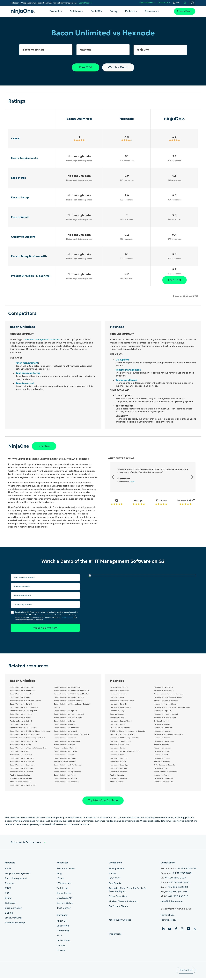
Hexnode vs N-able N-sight (165, 717)
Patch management (27, 362)
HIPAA (112, 873)
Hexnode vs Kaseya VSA (164, 690)
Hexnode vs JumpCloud (119, 690)
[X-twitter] (195, 929)
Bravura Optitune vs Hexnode (166, 700)
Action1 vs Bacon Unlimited (21, 755)
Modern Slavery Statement (123, 901)
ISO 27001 (114, 878)
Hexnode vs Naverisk (162, 731)
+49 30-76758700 (182, 873)
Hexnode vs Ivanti (161, 755)
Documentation (13, 907)
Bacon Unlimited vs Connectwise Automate (71, 690)
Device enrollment (126, 380)
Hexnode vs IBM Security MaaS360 (124, 738)
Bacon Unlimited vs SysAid (20, 744)
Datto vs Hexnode (161, 721)
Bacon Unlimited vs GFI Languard (23, 711)
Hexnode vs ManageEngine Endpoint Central (172, 707)
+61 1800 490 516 (178, 896)
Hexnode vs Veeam (162, 724)
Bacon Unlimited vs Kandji (20, 724)
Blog (59, 873)
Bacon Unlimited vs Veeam (65, 724)
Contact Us (163, 3)
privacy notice (67, 617)
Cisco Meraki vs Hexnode (120, 728)
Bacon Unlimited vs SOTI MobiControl (25, 734)
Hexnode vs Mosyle (118, 711)
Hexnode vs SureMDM (119, 704)
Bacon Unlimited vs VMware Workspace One (28, 748)
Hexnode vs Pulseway (162, 751)
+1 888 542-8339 (187, 868)
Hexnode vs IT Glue (162, 758)
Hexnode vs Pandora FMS (120, 741)
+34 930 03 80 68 (178, 886)
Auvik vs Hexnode (117, 775)
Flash (132, 481)
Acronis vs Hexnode (162, 761)
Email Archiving (13, 917)
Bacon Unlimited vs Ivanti (64, 755)
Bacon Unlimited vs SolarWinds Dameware (71, 734)
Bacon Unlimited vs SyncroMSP (22, 785)
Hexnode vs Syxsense (119, 758)
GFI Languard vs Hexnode (120, 707)
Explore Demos (146, 3)
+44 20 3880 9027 (175, 877)
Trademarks (115, 933)
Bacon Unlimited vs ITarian (65, 775)
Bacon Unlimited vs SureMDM (22, 704)
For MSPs (96, 11)
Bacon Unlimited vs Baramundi (66, 782)
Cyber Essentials (118, 896)
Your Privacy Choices (120, 919)
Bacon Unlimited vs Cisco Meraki (23, 728)
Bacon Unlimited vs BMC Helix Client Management (30, 731)
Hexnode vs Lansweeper (164, 741)
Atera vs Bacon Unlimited (20, 782)
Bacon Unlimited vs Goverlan (21, 772)
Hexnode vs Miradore (118, 694)
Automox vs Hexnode (118, 778)
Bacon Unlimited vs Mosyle (21, 714)
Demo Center (64, 893)
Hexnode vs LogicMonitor (164, 778)
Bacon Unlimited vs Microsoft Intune (69, 700)
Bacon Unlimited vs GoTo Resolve (67, 765)
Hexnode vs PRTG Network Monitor (168, 697)
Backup (9, 912)
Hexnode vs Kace (117, 755)
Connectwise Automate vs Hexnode (168, 694)
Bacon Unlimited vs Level (64, 768)
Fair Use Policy (168, 919)
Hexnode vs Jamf (117, 697)
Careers (61, 945)
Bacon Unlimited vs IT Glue (65, 758)
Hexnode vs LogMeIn (162, 711)
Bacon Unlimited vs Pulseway (65, 751)
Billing (8, 897)
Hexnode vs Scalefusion (119, 744)
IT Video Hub (64, 883)
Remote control (25, 383)
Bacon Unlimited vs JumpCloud (22, 690)
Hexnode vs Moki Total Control (122, 700)
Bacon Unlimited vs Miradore (21, 694)
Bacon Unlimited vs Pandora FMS (23, 741)
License (61, 950)
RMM (8, 868)
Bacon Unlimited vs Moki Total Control (25, 700)
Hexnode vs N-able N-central (166, 714)
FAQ (59, 935)
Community (63, 930)
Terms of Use (167, 914)
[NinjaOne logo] (23, 11)
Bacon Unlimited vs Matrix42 (21, 768)
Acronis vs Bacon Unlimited (65, 761)
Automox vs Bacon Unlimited (21, 778)
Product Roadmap (15, 922)
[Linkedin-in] (163, 929)
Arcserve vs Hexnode (162, 748)
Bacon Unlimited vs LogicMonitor (67, 772)
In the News (63, 940)
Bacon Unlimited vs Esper (20, 717)
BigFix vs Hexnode (161, 744)
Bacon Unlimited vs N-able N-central (69, 714)
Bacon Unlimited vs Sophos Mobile (24, 707)
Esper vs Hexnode (117, 714)
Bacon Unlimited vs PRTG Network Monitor (71, 694)
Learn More (84, 3)
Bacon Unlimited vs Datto (64, 721)
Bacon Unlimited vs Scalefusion (22, 765)
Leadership (63, 925)
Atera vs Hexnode (117, 782)
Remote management (128, 369)
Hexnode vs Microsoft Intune (165, 704)
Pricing (113, 11)
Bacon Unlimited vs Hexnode (65, 778)
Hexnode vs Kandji (117, 724)
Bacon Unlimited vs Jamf (20, 697)
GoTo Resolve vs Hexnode (164, 765)
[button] (113, 477)
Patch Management (16, 878)
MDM (8, 888)
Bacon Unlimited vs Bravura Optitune (69, 697)
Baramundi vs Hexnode (163, 782)
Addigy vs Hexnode (118, 717)
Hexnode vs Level (161, 768)
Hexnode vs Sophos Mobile (121, 721)
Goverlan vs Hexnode (118, 772)
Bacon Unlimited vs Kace (20, 751)
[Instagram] (182, 929)
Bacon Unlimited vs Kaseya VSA (67, 687)
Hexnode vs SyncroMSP (163, 687)
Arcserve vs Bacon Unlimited (65, 748)
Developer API (64, 897)
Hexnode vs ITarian (161, 775)
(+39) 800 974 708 (176, 891)
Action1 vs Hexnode (118, 761)
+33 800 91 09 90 (179, 882)
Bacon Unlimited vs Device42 (22, 687)
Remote (9, 883)
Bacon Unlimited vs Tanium (65, 738)
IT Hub (60, 878)
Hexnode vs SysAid (117, 748)
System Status (65, 902)
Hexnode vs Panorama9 (163, 728)
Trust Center (63, 907)
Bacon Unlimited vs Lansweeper (67, 741)
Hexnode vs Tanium (162, 738)
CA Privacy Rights (118, 906)
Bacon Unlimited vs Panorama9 (66, 728)
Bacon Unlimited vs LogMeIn (65, 711)
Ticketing (10, 902)
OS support (122, 359)
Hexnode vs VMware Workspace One (125, 751)
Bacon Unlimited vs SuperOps (22, 761)
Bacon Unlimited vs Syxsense (22, 758)
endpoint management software (42, 339)
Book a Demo (184, 11)
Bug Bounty (115, 883)
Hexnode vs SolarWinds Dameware (168, 734)
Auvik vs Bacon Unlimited (20, 775)
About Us (62, 920)
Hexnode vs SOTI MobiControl (122, 734)
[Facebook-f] (176, 929)
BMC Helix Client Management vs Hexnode (127, 731)
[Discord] (188, 929)
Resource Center (66, 868)
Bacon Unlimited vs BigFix (64, 744)
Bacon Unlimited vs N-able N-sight (68, 717)
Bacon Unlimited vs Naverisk (65, 731)
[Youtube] (169, 929)
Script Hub (62, 888)
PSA (7, 893)
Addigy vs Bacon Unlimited (21, 721)
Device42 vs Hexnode (119, 687)
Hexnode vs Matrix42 (118, 768)
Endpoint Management (18, 873)
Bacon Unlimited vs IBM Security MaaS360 (27, 738)
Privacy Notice (116, 868)
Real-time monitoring (28, 373)
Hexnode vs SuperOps (119, 765)
